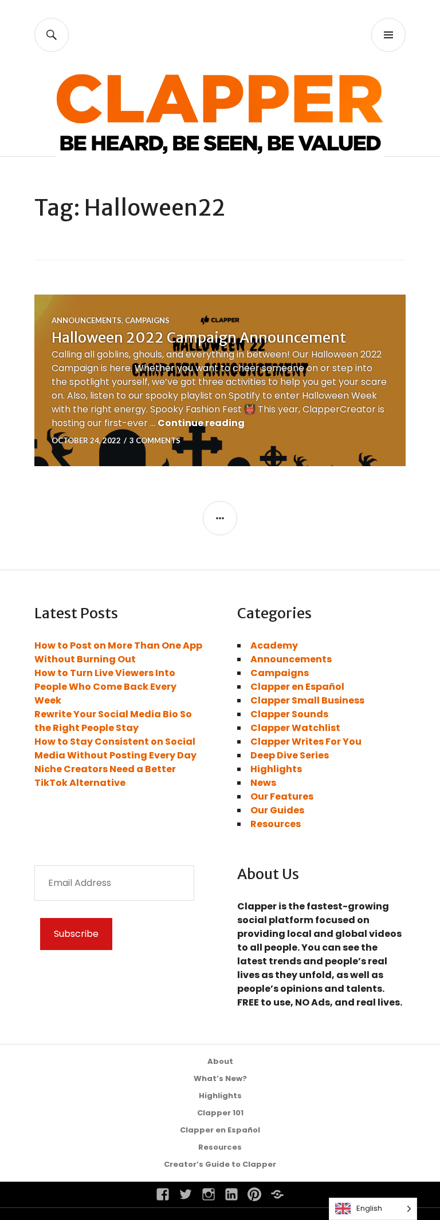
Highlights (276, 769)
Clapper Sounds (289, 714)
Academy (274, 645)
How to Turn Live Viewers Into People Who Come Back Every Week (105, 686)
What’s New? (220, 1078)
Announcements (86, 320)
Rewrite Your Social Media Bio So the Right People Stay (113, 721)
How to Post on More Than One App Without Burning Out (118, 652)
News (263, 782)
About (220, 1061)
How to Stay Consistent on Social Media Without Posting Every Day (115, 748)
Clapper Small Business (307, 700)
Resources (275, 823)
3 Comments (154, 440)
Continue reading (201, 423)
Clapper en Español (297, 686)
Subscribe (76, 933)
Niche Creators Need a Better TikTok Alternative (105, 775)
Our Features (281, 796)
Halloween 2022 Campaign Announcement (199, 337)
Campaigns (147, 320)
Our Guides (277, 810)
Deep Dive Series (289, 755)
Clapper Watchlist (295, 727)
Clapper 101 (220, 1112)
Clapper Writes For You (306, 741)
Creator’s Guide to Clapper (220, 1164)
